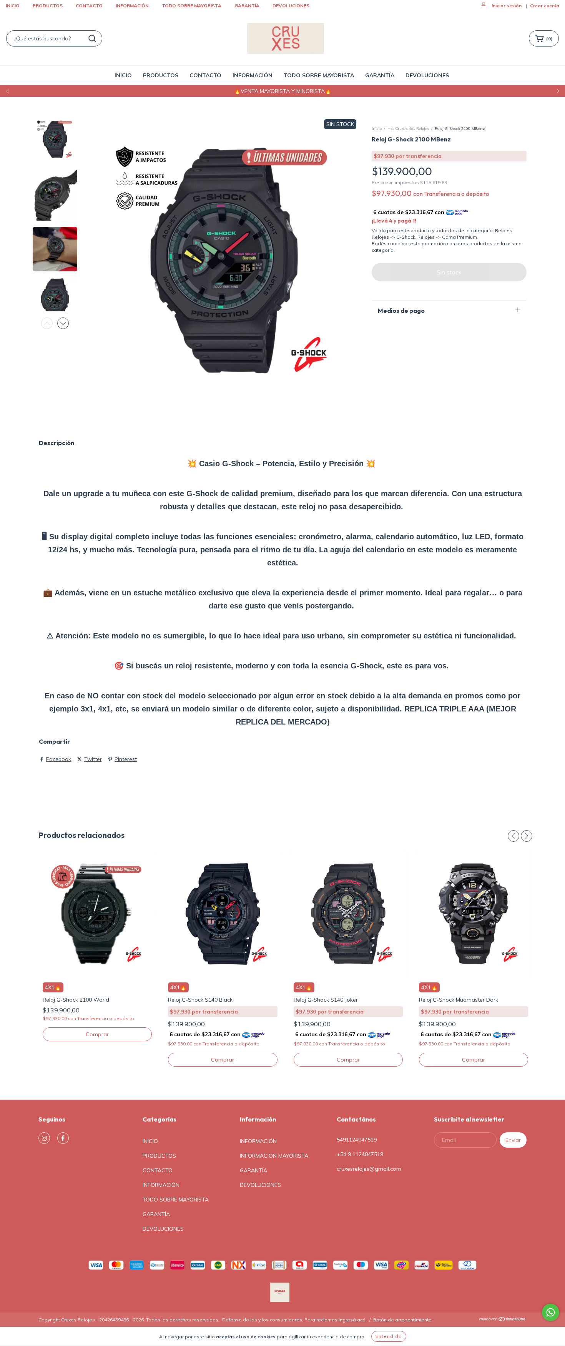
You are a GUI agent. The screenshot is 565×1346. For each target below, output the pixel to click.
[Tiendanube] (503, 1320)
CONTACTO (89, 5)
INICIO (13, 5)
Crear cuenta (544, 5)
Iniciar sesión (507, 5)
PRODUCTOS (48, 5)
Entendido (389, 1336)
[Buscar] (92, 38)
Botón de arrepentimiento (402, 1320)
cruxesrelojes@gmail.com (369, 1168)
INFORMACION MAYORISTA (274, 1155)
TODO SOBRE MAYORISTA (191, 5)
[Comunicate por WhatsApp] (550, 1312)
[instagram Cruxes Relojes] (44, 1138)
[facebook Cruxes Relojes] (63, 1138)
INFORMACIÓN (132, 5)
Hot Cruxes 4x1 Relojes (408, 128)
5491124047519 (357, 1139)
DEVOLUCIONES (291, 5)
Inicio (377, 128)
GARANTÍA (246, 5)
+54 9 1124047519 (360, 1154)
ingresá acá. (353, 1320)
